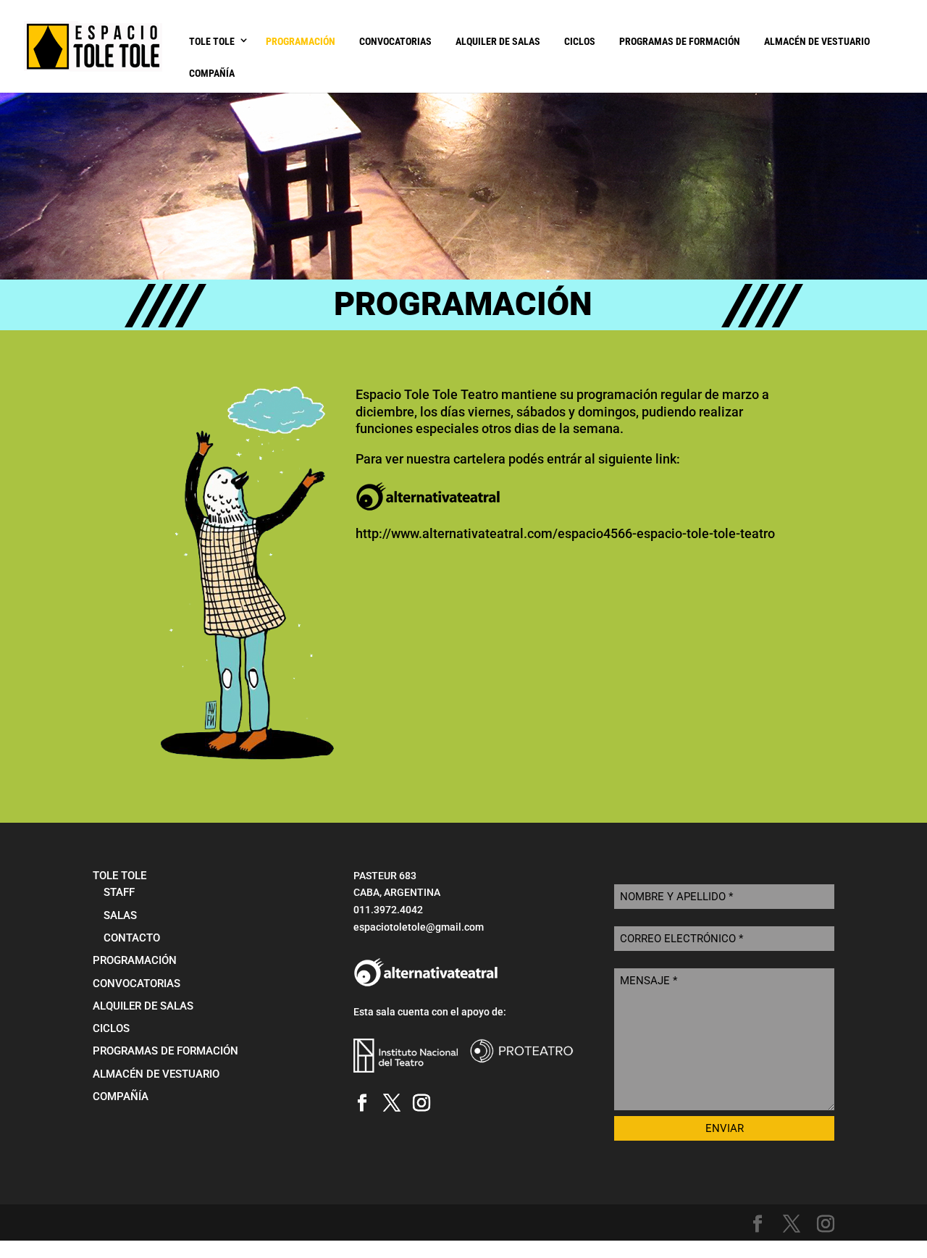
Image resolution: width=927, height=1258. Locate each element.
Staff (119, 892)
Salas (120, 915)
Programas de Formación (679, 41)
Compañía (212, 73)
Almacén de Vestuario (817, 41)
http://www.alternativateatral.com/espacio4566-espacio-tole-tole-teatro (565, 533)
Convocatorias (395, 41)
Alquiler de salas (498, 41)
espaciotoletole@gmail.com (418, 927)
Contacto (132, 937)
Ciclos (579, 41)
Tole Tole (212, 41)
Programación (300, 41)
